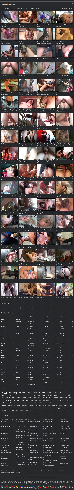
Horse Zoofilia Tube (37, 426)
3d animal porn (66, 433)
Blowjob (21, 94)
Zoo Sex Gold (22, 437)
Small (66, 323)
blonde (8, 397)
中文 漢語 (49, 487)
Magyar (50, 486)
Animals (7, 324)
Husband (37, 323)
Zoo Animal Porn (51, 419)
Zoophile (66, 382)
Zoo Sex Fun (7, 428)
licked (41, 402)
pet (14, 402)
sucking (61, 402)
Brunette (21, 111)
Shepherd (66, 319)
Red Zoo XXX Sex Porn (7, 443)
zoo (57, 400)
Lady (37, 355)
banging (38, 395)
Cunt (2, 230)
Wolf (66, 367)
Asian (7, 328)
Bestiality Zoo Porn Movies (51, 460)
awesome (62, 400)
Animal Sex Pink (51, 426)
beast (69, 400)
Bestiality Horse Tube (22, 444)
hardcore (54, 405)
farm (60, 395)
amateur (56, 397)
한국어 (40, 486)
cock (65, 392)
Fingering (61, 196)
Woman (66, 369)
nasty (18, 400)
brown (6, 408)
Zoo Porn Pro (7, 450)
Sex (66, 316)
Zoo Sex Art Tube (66, 450)
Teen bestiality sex (51, 462)
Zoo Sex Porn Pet (37, 423)
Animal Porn (51, 443)
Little (37, 365)
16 (39, 308)
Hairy (34, 94)
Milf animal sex (37, 445)
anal (23, 400)
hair (2, 408)
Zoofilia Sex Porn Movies (66, 426)
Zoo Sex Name (66, 461)
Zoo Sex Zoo (66, 440)
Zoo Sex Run (66, 458)
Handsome (22, 374)
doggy (4, 392)
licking (29, 408)
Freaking (21, 230)
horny (55, 392)
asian (18, 405)
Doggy (27, 94)
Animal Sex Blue (51, 421)
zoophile (42, 392)
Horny (44, 43)
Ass (38, 111)
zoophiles (12, 408)
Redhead (51, 374)
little (14, 405)
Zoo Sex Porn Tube (37, 435)
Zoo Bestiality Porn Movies (66, 428)
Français (36, 486)
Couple (7, 376)
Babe (7, 336)
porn (55, 395)
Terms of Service (28, 476)
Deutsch (19, 486)
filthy (50, 397)
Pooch (51, 362)
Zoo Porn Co (7, 440)
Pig (51, 357)
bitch (70, 405)
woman (34, 397)
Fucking (2, 94)
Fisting (5, 230)
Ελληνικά (25, 486)
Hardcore (22, 377)
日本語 (62, 486)
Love (37, 367)
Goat (22, 367)
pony (49, 405)
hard (68, 395)
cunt (14, 400)
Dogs (2, 26)
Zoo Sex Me (7, 463)
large (40, 400)
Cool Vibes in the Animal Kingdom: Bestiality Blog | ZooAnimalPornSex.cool (37, 478)
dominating (25, 405)
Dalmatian (39, 196)
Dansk (14, 486)
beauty (40, 408)
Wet (47, 94)
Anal (57, 94)
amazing (32, 395)
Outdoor (51, 343)
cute (3, 400)
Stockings (49, 43)
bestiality (13, 392)
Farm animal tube (37, 431)
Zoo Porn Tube (37, 433)
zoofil (17, 410)
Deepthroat (22, 321)
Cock (5, 264)
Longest (70, 8)
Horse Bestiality (22, 447)
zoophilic (30, 402)
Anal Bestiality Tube (66, 465)
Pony (42, 94)
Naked (51, 333)
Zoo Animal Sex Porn (7, 426)
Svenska (34, 487)
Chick (57, 26)
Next (54, 308)
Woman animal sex (66, 423)
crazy (36, 400)
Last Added (64, 8)
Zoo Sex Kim (7, 435)
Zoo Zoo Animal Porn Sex (37, 438)
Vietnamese (61, 487)
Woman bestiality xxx (51, 431)
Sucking (66, 331)
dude (58, 408)
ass (17, 402)
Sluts (2, 179)
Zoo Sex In (7, 421)
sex (28, 392)
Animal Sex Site (7, 458)
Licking (5, 43)
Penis (51, 350)
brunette (8, 400)
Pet (5, 196)
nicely (25, 408)
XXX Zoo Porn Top (7, 445)
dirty (27, 400)
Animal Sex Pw (51, 428)
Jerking (37, 345)
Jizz (37, 348)
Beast (7, 340)
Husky (37, 326)
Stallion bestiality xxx (66, 419)
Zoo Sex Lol (37, 455)
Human (37, 321)
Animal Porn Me (7, 423)
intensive (35, 408)
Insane (37, 336)
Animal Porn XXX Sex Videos (22, 424)
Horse (6, 94)
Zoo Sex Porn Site (22, 421)
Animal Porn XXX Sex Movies (7, 455)
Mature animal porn (22, 459)
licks (54, 408)
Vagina (66, 355)
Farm (22, 345)
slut (60, 392)
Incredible (37, 331)
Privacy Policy (38, 476)
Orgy (51, 340)
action (49, 392)
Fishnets (22, 353)
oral (21, 402)
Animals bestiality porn (51, 435)
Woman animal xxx (51, 440)
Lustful (37, 369)
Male (53, 230)
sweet (29, 397)
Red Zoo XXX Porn (22, 429)
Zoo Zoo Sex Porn (22, 440)
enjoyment (20, 395)
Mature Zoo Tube (37, 452)
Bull (7, 362)
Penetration (52, 247)
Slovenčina (16, 487)
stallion (4, 395)
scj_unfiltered (66, 335)
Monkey (51, 323)
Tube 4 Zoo (37, 447)
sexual (60, 405)
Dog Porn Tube (22, 466)
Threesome (66, 343)
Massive (37, 382)
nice (70, 397)
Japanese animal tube (7, 452)
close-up (19, 408)
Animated (7, 326)
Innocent (37, 333)
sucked (3, 402)
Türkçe (54, 487)
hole (51, 402)
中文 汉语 (43, 487)
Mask (37, 379)
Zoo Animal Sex (22, 442)
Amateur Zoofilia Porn (66, 447)
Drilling (38, 26)
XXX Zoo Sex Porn (22, 449)
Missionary (51, 321)
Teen (66, 340)
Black (7, 348)
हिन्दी (39, 487)
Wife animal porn (37, 419)
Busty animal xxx (51, 438)
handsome (68, 408)
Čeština (9, 486)
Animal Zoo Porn (7, 438)
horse (34, 392)
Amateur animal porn (37, 421)
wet (66, 397)
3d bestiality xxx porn (66, 438)
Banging (39, 128)
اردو (66, 487)
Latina (37, 357)
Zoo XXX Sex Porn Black (37, 443)
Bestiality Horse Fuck (22, 464)
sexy (26, 395)
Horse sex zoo (37, 440)
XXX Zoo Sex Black (7, 465)
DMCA (44, 476)
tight (18, 397)
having (9, 395)
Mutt (51, 328)
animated (38, 405)
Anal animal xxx (7, 433)
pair (13, 410)
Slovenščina (23, 487)
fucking (22, 392)
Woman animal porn (51, 445)
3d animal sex (66, 435)
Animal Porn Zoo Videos (51, 433)
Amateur (7, 319)
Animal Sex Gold (51, 423)
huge (25, 402)
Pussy (23, 26)
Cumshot (21, 179)
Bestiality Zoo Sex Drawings (22, 457)
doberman (4, 405)
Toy (66, 347)
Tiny (66, 345)
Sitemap (49, 476)
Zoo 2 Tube (37, 464)
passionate (46, 400)
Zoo (68, 196)
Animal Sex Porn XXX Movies (22, 432)
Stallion (66, 326)
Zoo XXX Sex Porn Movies (22, 426)
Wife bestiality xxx (51, 447)
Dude (60, 43)
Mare (37, 377)
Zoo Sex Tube (66, 443)
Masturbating (37, 384)
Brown (7, 355)
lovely (13, 397)
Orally (51, 338)
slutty (9, 410)
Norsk (67, 486)
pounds (45, 408)
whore (39, 397)
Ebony (22, 340)
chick (46, 403)
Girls (22, 365)
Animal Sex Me (7, 431)
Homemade (22, 382)
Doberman (58, 179)
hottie (65, 405)
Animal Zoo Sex (22, 452)
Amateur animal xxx (7, 461)
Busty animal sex (37, 450)
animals (36, 402)
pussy (44, 395)
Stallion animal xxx (66, 421)
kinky (52, 400)
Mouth (51, 326)
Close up (3, 162)
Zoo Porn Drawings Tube (37, 457)
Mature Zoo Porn (22, 454)
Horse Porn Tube (7, 419)
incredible (10, 405)
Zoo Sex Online (66, 431)
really (3, 397)
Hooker (22, 384)
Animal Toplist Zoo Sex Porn (51, 453)
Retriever (51, 377)
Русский (4, 487)
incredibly (67, 402)
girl (46, 397)
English (4, 486)
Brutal (7, 360)
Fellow (22, 348)
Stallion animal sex (66, 463)
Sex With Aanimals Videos (22, 419)
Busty (7, 364)
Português (10, 487)
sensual (4, 410)
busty (63, 408)
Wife (66, 365)
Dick (29, 247)
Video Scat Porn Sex (22, 435)
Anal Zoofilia (7, 447)
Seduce (51, 382)
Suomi (29, 487)
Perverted (51, 353)
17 (44, 308)
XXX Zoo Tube (37, 459)
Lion (37, 362)
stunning (32, 405)
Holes (5, 26)
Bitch (7, 345)
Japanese (37, 343)
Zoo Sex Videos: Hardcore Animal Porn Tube (66, 453)
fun (64, 395)
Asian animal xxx (51, 455)
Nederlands (56, 486)
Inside (44, 111)
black (50, 395)
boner (21, 410)
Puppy (51, 364)
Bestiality (7, 343)
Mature (51, 316)
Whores (66, 362)
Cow (7, 379)
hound (32, 400)
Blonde (41, 247)
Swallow (32, 179)
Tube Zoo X (51, 458)
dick (14, 395)
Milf (51, 319)
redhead (44, 405)
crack (26, 410)
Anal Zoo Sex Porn (37, 428)
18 (48, 308)
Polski (71, 486)
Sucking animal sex (51, 465)
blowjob (24, 397)
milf (30, 410)
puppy (61, 397)
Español (30, 486)
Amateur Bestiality (22, 462)
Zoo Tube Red (37, 462)
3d (43, 397)
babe (56, 402)
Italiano (45, 486)
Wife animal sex (51, 450)
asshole (9, 402)
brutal (50, 408)
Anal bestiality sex (66, 456)
